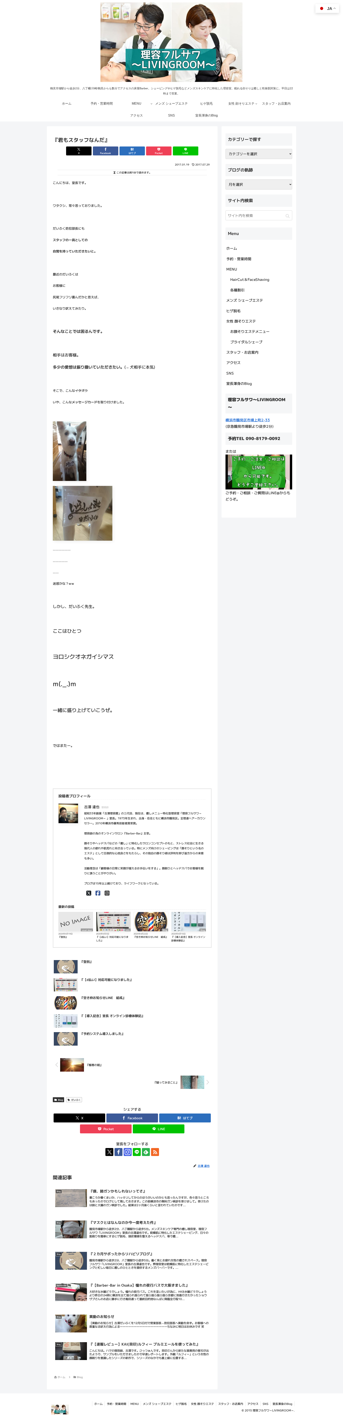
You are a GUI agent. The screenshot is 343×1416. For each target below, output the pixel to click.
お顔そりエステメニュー (250, 331)
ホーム (231, 248)
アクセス (233, 362)
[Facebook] (97, 893)
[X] (88, 893)
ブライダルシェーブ (246, 341)
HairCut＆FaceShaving (249, 279)
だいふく (76, 1099)
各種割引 (237, 289)
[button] (287, 216)
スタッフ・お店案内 (242, 352)
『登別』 (63, 936)
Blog (165, 930)
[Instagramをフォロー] (128, 1152)
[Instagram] (107, 893)
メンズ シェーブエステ (244, 300)
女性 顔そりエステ (241, 321)
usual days (87, 930)
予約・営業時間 (238, 258)
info (128, 930)
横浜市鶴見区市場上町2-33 (247, 419)
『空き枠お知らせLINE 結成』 (151, 936)
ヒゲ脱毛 (233, 310)
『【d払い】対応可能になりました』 (112, 938)
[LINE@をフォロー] (137, 1152)
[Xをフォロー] (109, 1152)
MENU (231, 269)
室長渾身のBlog (239, 383)
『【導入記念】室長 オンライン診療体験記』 (188, 938)
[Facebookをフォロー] (118, 1152)
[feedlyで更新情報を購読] (146, 1152)
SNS (230, 373)
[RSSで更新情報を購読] (155, 1152)
